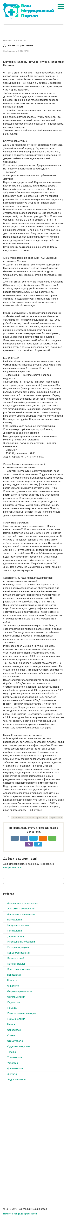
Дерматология (15, 936)
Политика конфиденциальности (20, 1213)
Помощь (12, 1007)
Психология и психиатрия (21, 1013)
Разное (11, 1024)
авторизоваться (12, 867)
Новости (12, 980)
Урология (12, 1063)
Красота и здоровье (18, 969)
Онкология (13, 985)
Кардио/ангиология (18, 952)
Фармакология (15, 1068)
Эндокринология (16, 1079)
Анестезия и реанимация (21, 914)
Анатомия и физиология (20, 908)
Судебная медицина (18, 1046)
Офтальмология (16, 996)
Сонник (11, 1035)
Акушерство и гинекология (22, 903)
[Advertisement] (27, 1136)
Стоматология (15, 1040)
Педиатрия (13, 1002)
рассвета (57, 817)
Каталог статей (15, 958)
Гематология (14, 930)
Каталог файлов (16, 963)
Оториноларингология (19, 991)
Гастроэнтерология (18, 925)
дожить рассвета (38, 817)
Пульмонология (16, 1018)
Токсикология (15, 1057)
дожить (19, 817)
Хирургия (12, 1074)
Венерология (14, 919)
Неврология (14, 974)
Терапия (11, 1052)
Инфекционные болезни (21, 941)
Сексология (14, 1029)
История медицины (18, 947)
